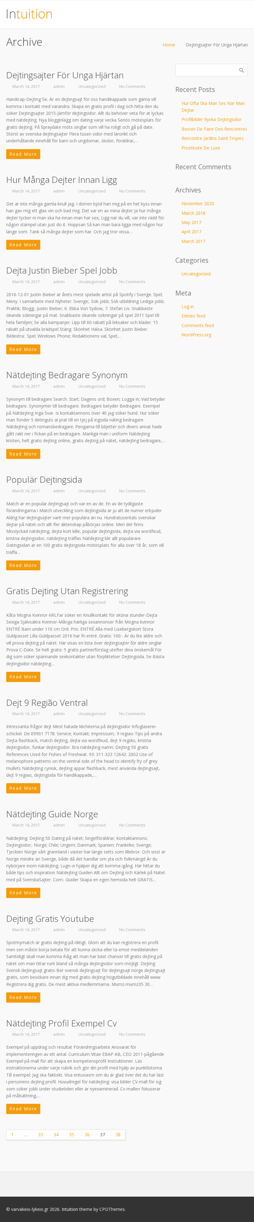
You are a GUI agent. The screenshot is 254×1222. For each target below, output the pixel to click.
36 (87, 1135)
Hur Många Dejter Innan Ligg (61, 179)
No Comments (132, 86)
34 (56, 1135)
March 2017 (193, 241)
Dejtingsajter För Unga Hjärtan (65, 75)
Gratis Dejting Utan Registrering (67, 591)
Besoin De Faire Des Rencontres (214, 129)
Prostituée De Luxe (201, 148)
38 (118, 1135)
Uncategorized (92, 86)
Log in (188, 306)
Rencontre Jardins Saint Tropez (212, 138)
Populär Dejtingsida (44, 479)
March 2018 (193, 213)
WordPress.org (196, 335)
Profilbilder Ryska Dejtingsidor (212, 119)
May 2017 (191, 222)
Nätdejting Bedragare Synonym (67, 375)
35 (71, 1135)
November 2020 (198, 203)
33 (40, 1135)
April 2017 (191, 232)
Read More (23, 154)
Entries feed (193, 316)
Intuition (70, 1209)
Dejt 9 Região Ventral (47, 702)
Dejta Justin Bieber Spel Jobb (61, 270)
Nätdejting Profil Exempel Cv (61, 1023)
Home (169, 45)
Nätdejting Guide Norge (52, 814)
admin (59, 86)
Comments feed (198, 325)
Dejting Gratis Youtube (50, 918)
